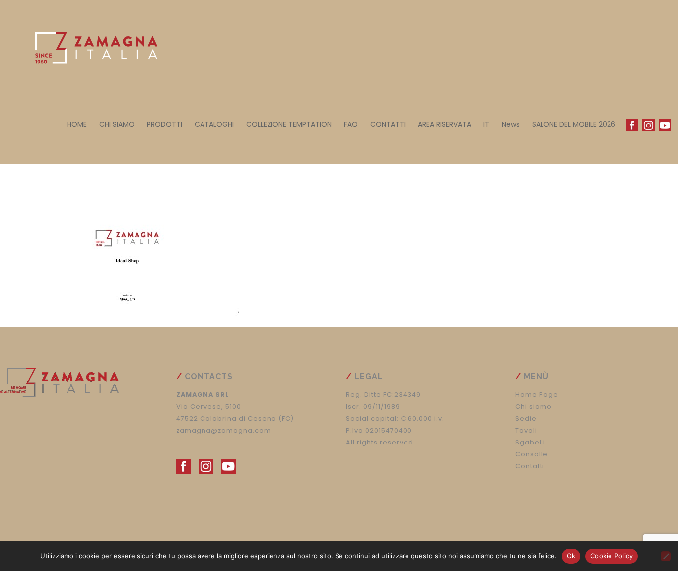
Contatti (529, 466)
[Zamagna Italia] (91, 44)
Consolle (531, 454)
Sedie (526, 418)
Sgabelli (530, 442)
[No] (666, 556)
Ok (571, 556)
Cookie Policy (611, 556)
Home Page (536, 394)
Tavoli (526, 430)
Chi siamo (533, 406)
